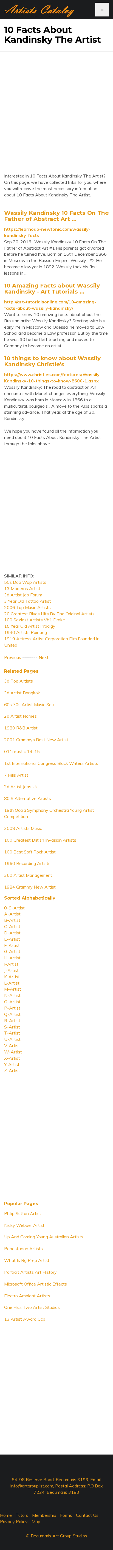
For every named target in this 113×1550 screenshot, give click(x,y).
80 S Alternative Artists (27, 798)
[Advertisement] (56, 108)
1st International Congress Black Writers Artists (51, 763)
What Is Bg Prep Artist (26, 1260)
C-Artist (12, 926)
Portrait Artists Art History (30, 1272)
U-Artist (12, 1039)
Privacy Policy (14, 1521)
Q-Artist (12, 1014)
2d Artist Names (20, 716)
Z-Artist (12, 1070)
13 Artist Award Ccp (24, 1319)
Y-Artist (11, 1064)
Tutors (22, 1515)
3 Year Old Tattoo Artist (27, 601)
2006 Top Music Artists (27, 607)
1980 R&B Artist (21, 728)
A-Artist (12, 914)
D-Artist (12, 932)
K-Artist (12, 976)
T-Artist (12, 1033)
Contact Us (87, 1515)
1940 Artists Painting (25, 632)
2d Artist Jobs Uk (21, 786)
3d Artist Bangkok (22, 692)
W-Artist (13, 1052)
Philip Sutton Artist (22, 1213)
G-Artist (12, 951)
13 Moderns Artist (22, 588)
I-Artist (11, 964)
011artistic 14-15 (22, 751)
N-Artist (12, 995)
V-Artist (12, 1045)
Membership (44, 1515)
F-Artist (12, 945)
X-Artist (12, 1058)
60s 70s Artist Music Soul (29, 704)
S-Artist (12, 1027)
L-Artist (11, 983)
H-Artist (12, 957)
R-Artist (12, 1020)
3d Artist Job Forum (23, 595)
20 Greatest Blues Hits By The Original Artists (49, 613)
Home (6, 1515)
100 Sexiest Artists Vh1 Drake (34, 619)
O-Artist (12, 1001)
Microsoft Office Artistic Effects (35, 1284)
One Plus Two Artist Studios (32, 1307)
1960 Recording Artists (27, 863)
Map (36, 1521)
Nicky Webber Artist (24, 1225)
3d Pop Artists (18, 681)
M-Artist (12, 989)
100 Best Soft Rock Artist (30, 852)
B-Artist (12, 920)
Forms (66, 1515)
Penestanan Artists (23, 1248)
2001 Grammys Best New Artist (36, 739)
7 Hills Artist (16, 775)
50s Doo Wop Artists (25, 582)
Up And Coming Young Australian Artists (43, 1236)
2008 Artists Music (23, 828)
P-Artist (12, 1008)
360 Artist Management (28, 875)
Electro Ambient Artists (27, 1295)
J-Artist (11, 970)
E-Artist (12, 939)
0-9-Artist (14, 908)
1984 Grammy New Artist (30, 887)
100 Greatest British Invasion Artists (40, 840)
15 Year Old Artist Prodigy (29, 626)
